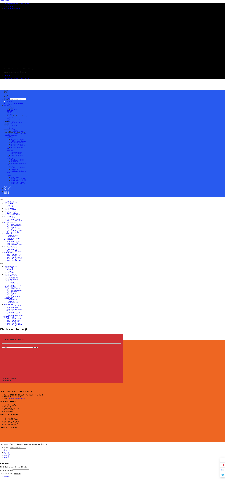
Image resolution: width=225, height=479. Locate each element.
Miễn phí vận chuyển (22, 3)
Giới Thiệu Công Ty (10, 405)
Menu (5, 97)
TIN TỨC (6, 191)
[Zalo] (222, 469)
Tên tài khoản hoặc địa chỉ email (13, 467)
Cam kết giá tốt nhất (10, 3)
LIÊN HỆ (6, 193)
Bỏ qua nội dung (5, 0)
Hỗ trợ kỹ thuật (8, 6)
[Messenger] (222, 474)
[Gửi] (4, 101)
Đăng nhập (17, 473)
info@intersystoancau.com (16, 398)
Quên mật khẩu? (5, 477)
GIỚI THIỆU (7, 188)
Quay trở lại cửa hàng (13, 119)
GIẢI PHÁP (7, 190)
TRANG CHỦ (8, 186)
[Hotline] (222, 460)
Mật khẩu (6, 470)
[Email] (222, 465)
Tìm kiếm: (7, 99)
